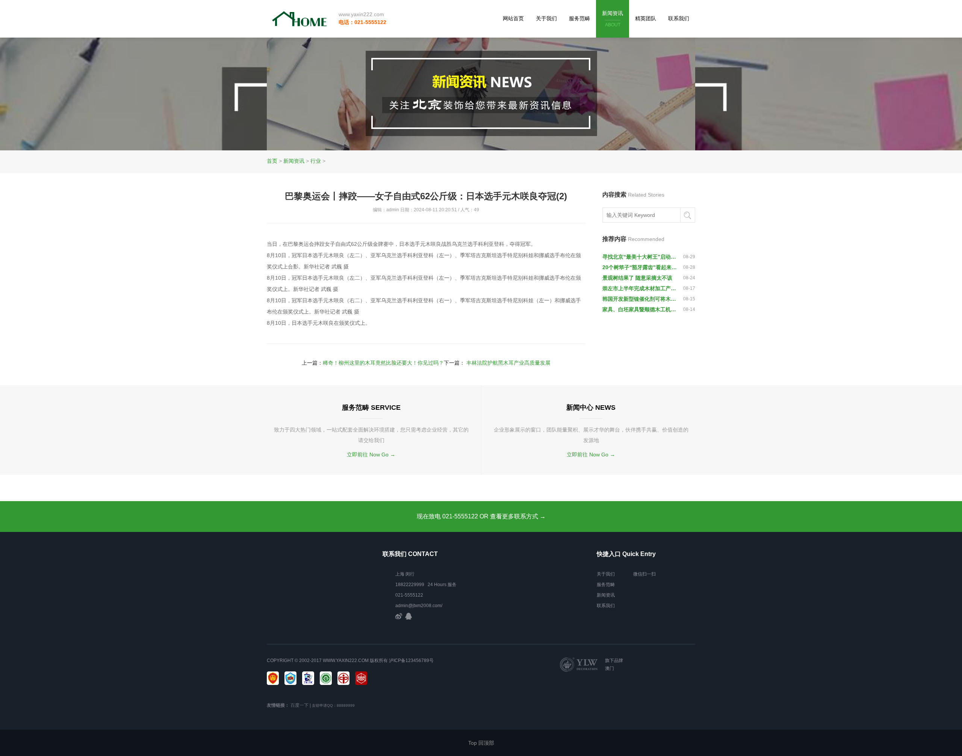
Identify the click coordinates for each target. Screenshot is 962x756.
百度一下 (299, 705)
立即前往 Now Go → (371, 454)
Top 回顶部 (481, 743)
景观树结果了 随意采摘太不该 (637, 278)
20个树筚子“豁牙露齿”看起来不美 (639, 267)
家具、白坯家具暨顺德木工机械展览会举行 (639, 309)
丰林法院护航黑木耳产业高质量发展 (508, 363)
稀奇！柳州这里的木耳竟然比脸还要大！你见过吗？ (383, 363)
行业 (315, 161)
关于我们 (546, 18)
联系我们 (678, 18)
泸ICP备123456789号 (411, 660)
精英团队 (645, 18)
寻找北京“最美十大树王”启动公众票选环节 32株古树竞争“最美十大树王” (639, 257)
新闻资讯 (612, 18)
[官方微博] (398, 616)
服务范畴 (579, 18)
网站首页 (513, 18)
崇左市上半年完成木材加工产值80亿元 (639, 288)
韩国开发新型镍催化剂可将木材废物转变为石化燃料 (639, 299)
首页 (272, 161)
